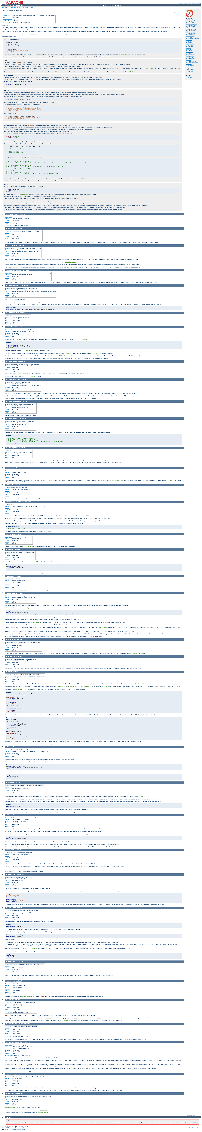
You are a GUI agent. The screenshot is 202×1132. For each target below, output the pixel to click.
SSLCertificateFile (29, 350)
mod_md (105, 480)
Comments (189, 77)
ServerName (15, 590)
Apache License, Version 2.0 (17, 1129)
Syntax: (7, 218)
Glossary (194, 3)
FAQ (190, 3)
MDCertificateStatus (20, 181)
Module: (7, 223)
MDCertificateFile (190, 28)
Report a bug (190, 73)
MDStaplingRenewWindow (192, 62)
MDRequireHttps (190, 56)
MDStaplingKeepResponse (192, 61)
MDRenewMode (189, 53)
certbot (66, 358)
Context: (7, 220)
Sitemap (199, 3)
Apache (4, 7)
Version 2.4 (25, 7)
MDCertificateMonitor (191, 30)
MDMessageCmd (25, 194)
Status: (5, 17)
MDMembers (189, 42)
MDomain (188, 48)
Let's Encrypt (33, 34)
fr (183, 13)
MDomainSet (18, 339)
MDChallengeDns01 (151, 68)
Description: (6, 15)
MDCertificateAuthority (191, 25)
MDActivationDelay (190, 20)
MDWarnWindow (190, 65)
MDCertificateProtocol (191, 32)
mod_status (31, 125)
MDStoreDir (124, 54)
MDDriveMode (189, 37)
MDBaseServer (189, 21)
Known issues (190, 71)
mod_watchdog (18, 62)
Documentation (17, 7)
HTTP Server (10, 7)
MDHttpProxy (189, 40)
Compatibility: (6, 22)
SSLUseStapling (134, 653)
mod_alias (23, 948)
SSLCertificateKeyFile (30, 376)
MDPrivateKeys (189, 52)
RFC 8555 (95, 27)
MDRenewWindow (190, 54)
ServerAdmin (18, 481)
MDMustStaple (189, 45)
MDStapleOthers (190, 58)
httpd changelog (190, 69)
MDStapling (189, 60)
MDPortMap (57, 72)
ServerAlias (23, 590)
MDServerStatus (190, 57)
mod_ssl (146, 54)
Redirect (34, 948)
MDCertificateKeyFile (191, 29)
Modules (181, 3)
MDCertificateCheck (190, 26)
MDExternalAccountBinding (192, 38)
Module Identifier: (7, 19)
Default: (7, 234)
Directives (186, 3)
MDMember (189, 41)
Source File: (6, 20)
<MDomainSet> (189, 49)
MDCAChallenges (131, 72)
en (181, 13)
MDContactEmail (190, 36)
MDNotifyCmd (189, 46)
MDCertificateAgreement (191, 24)
